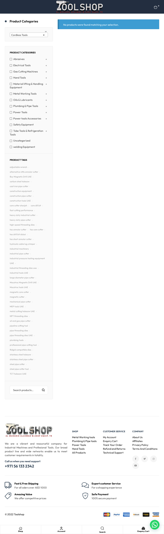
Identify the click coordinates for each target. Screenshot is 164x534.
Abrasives (19, 59)
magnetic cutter (17, 297)
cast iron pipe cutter (19, 186)
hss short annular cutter (21, 239)
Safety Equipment (23, 124)
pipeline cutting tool (19, 325)
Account (61, 531)
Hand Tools (19, 77)
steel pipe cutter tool (19, 369)
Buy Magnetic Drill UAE (21, 176)
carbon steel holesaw (19, 181)
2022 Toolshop (15, 514)
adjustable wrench (18, 167)
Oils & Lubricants (23, 99)
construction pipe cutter (21, 196)
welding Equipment (24, 146)
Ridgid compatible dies (20, 349)
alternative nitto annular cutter (24, 172)
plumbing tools (17, 340)
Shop (20, 531)
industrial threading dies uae (23, 268)
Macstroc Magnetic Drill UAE (23, 282)
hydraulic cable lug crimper (22, 244)
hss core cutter (36, 229)
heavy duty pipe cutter (20, 220)
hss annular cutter (18, 229)
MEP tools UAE (17, 306)
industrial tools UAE (19, 272)
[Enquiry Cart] (143, 528)
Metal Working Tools (25, 93)
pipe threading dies (19, 330)
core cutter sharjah (18, 205)
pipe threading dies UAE (21, 335)
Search (43, 390)
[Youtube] (135, 465)
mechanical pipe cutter (20, 301)
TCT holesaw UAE (18, 373)
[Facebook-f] (135, 458)
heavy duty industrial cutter (22, 215)
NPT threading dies (19, 316)
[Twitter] (144, 458)
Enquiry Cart (143, 531)
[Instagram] (153, 458)
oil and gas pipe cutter (20, 321)
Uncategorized (21, 140)
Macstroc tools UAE (19, 287)
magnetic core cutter (19, 292)
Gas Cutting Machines (25, 71)
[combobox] (29, 35)
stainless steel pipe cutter (21, 359)
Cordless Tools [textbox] (28, 35)
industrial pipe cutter (19, 253)
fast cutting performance (21, 210)
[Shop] (20, 528)
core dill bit (36, 205)
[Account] (61, 528)
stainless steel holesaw (20, 354)
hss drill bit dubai (18, 234)
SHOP (75, 431)
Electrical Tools (22, 65)
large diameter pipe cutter (22, 277)
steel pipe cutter (17, 364)
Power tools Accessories (27, 118)
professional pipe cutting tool (23, 345)
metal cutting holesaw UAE (22, 311)
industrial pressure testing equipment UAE (27, 260)
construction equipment (21, 191)
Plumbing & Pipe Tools (25, 106)
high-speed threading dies (22, 224)
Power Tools (20, 112)
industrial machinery (19, 248)
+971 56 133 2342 (19, 466)
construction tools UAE (20, 200)
